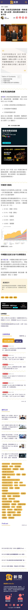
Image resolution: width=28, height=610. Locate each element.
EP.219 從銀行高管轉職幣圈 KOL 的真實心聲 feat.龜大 (14, 554)
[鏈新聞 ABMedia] (14, 2)
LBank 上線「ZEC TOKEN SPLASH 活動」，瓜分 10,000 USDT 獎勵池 (14, 358)
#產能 (18, 474)
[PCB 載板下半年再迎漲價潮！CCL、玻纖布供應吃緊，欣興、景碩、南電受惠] (22, 457)
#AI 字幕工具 (16, 496)
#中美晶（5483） (7, 469)
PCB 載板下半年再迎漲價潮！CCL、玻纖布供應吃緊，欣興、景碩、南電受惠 (10, 455)
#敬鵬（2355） (11, 512)
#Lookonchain (6, 463)
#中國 (11, 488)
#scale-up (5, 488)
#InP (21, 482)
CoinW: (4, 348)
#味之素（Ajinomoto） (8, 471)
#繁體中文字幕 (21, 504)
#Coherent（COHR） (7, 482)
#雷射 (9, 496)
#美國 (4, 496)
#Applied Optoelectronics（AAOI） (11, 480)
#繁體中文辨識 (6, 507)
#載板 (23, 474)
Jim (5, 17)
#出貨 (22, 469)
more (22, 401)
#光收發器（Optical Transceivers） (11, 493)
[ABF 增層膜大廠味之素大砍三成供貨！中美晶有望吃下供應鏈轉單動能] (22, 428)
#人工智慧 (16, 501)
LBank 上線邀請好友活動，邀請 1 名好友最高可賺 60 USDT (14, 367)
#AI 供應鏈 (17, 466)
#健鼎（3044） (18, 509)
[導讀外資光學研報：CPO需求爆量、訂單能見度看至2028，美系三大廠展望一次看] (22, 438)
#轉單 (4, 477)
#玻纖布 (4, 517)
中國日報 (5, 259)
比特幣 (6, 6)
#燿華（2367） (16, 515)
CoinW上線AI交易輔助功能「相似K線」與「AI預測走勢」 (14, 386)
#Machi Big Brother (16, 463)
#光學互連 (5, 490)
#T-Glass (10, 509)
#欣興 (4, 515)
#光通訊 (23, 493)
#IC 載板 (19, 507)
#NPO (16, 485)
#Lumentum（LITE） (7, 485)
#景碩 (19, 512)
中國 (7, 297)
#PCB (4, 509)
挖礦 (11, 297)
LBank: (4, 357)
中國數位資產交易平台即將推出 (11, 82)
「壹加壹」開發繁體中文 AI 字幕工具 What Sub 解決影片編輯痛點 (10, 446)
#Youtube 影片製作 (7, 501)
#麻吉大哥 (5, 466)
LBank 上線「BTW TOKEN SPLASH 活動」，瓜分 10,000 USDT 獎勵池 (14, 395)
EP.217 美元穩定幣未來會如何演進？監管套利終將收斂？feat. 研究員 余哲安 (14, 560)
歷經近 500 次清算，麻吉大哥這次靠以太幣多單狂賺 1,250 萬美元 (10, 417)
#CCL (13, 506)
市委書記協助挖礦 (7, 79)
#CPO (16, 482)
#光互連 (17, 488)
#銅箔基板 (11, 517)
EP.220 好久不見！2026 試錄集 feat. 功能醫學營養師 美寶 (14, 548)
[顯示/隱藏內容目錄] (18, 77)
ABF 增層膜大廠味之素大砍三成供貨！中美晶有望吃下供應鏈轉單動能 (10, 427)
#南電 (4, 512)
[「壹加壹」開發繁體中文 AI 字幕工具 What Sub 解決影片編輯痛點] (22, 447)
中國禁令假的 (6, 80)
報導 (3, 97)
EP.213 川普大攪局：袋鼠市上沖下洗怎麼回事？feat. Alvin (14, 566)
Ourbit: (4, 376)
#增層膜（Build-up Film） (8, 474)
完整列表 (21, 336)
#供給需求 (15, 469)
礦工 (15, 297)
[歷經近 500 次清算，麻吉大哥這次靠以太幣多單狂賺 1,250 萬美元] (22, 419)
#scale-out (22, 485)
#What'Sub (11, 498)
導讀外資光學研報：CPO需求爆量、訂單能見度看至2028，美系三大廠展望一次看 (10, 436)
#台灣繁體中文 (6, 504)
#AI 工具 (4, 498)
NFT (2, 6)
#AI (9, 477)
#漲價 (9, 515)
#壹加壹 (14, 504)
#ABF (11, 466)
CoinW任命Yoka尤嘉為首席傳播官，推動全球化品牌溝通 (14, 349)
